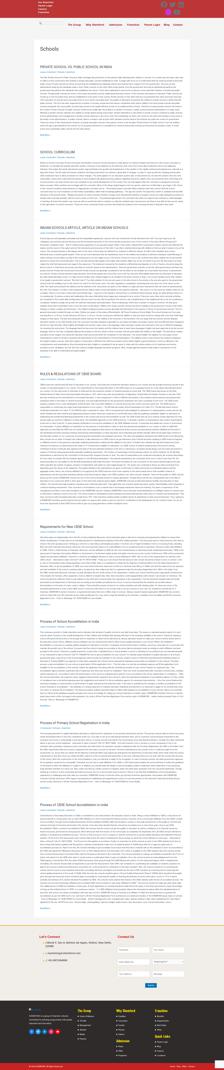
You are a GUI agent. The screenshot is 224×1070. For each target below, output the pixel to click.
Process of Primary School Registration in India (75, 723)
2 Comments (45, 728)
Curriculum (123, 1021)
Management (85, 1025)
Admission (115, 24)
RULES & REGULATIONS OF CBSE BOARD (70, 374)
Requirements (163, 1021)
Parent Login (152, 24)
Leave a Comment (48, 72)
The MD (83, 1021)
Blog (166, 24)
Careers (160, 1051)
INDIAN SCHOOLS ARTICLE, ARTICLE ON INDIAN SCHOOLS (84, 228)
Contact (178, 24)
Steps (120, 1046)
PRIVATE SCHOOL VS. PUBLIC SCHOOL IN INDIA (76, 67)
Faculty (121, 1025)
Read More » (45, 134)
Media (82, 1034)
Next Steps (161, 1025)
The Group (74, 24)
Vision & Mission (87, 1016)
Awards (83, 1030)
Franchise (133, 24)
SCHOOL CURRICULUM (57, 152)
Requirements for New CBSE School (66, 527)
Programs (122, 1055)
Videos (121, 1034)
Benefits (160, 1016)
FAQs (120, 1051)
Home (172, 1066)
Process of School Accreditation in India (69, 621)
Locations (161, 1055)
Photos (121, 1030)
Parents (83, 1039)
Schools (61, 72)
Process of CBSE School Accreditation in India (74, 805)
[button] (75, 25)
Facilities (122, 1016)
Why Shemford (95, 24)
